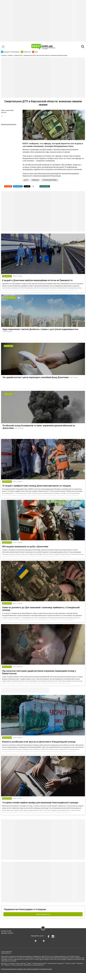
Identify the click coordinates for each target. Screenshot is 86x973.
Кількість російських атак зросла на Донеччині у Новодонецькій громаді (39, 741)
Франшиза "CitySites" (7, 933)
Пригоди (3, 112)
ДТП (26, 180)
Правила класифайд (33, 969)
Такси (46, 690)
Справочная (34, 690)
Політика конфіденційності (9, 969)
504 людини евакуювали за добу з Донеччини (25, 546)
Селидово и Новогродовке (15, 690)
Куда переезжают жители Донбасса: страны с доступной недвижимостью (40, 329)
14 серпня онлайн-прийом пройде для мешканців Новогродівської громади (40, 802)
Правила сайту (22, 969)
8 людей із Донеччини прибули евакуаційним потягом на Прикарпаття (37, 280)
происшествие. (50, 180)
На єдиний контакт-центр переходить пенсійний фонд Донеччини (35, 377)
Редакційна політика (45, 969)
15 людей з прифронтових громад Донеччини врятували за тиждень (36, 485)
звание (35, 180)
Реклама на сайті (6, 931)
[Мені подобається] (2, 116)
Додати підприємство (43, 914)
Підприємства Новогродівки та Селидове (25, 909)
